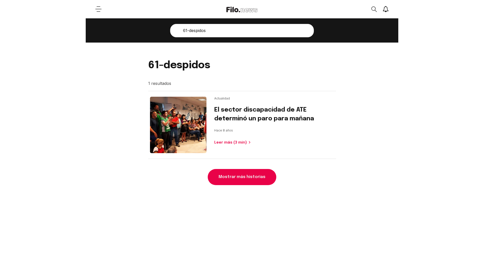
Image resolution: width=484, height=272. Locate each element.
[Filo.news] (242, 9)
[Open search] (374, 9)
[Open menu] (98, 9)
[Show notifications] (386, 9)
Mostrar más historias (242, 177)
